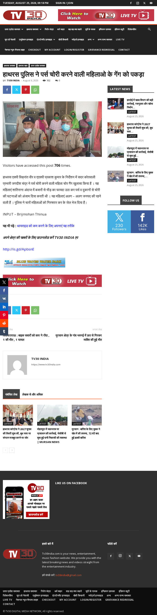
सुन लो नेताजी (10, 39)
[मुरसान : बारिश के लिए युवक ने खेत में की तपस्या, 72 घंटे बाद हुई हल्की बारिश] (87, 415)
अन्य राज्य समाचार (105, 39)
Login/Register (74, 49)
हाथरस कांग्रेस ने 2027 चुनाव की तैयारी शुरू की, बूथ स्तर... (140, 127)
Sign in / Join (64, 3)
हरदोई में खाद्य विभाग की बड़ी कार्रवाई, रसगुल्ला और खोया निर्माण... (140, 103)
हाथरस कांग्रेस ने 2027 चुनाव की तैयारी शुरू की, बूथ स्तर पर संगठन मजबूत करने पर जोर (17, 433)
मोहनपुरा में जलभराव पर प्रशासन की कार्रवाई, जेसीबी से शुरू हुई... (140, 151)
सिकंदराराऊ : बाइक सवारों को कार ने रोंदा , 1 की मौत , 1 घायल (26, 337)
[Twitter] (144, 3)
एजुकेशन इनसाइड (26, 39)
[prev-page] (5, 450)
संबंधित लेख (11, 394)
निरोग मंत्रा (49, 29)
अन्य (89, 39)
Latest (8, 423)
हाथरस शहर (23, 65)
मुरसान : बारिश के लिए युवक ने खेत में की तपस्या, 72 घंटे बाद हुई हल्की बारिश (86, 433)
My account (53, 49)
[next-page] (12, 450)
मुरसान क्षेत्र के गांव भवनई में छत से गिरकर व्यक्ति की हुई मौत (79, 337)
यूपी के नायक (90, 29)
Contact (124, 49)
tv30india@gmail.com (69, 575)
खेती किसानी (63, 39)
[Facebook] (131, 3)
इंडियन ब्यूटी (119, 29)
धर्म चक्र (61, 29)
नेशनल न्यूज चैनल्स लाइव (15, 49)
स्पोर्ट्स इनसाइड (78, 39)
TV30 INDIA (13, 80)
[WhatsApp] (35, 90)
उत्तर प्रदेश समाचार (12, 29)
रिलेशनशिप (132, 29)
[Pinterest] (26, 90)
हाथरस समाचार (32, 29)
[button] (149, 29)
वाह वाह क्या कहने (75, 29)
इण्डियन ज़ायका (105, 29)
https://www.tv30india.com (46, 364)
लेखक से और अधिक (32, 394)
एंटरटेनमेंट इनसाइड (44, 39)
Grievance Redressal (101, 49)
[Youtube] (151, 3)
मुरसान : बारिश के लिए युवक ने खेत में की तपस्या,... (140, 174)
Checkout (34, 49)
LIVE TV (120, 39)
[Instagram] (138, 3)
